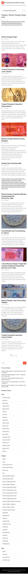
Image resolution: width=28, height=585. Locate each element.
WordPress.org (6, 560)
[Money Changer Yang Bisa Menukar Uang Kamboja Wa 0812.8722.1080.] (14, 185)
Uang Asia (5, 518)
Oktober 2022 (6, 428)
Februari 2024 (6, 423)
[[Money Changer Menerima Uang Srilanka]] (14, 129)
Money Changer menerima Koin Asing (11, 501)
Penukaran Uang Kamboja (9, 510)
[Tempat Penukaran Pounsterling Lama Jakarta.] (14, 60)
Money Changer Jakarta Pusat (9, 490)
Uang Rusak (5, 541)
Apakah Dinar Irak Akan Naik (11, 163)
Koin (4, 473)
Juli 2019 (4, 451)
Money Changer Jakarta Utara (9, 498)
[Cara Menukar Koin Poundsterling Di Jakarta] (14, 221)
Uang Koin (5, 535)
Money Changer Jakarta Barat (9, 487)
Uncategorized (6, 543)
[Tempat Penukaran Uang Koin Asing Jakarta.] (14, 95)
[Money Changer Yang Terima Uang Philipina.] (14, 291)
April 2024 (5, 417)
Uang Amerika (6, 515)
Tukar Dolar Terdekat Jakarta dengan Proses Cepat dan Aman (12, 378)
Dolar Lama (5, 470)
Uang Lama (5, 538)
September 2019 (6, 445)
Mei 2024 (5, 414)
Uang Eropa (5, 526)
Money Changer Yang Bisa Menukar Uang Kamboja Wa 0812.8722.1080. (13, 196)
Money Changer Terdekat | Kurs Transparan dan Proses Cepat (13, 386)
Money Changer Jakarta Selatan (10, 493)
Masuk (4, 551)
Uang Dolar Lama (7, 524)
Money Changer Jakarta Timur (9, 495)
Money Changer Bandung (8, 476)
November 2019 (6, 440)
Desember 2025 (6, 397)
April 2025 (5, 400)
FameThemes (17, 571)
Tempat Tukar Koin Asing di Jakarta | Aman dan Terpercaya (13, 382)
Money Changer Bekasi (8, 478)
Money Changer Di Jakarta (9, 484)
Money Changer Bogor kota (9, 481)
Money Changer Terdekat (8, 507)
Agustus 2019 (6, 448)
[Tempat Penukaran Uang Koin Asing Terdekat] (14, 326)
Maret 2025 (5, 403)
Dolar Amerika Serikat (8, 467)
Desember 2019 (6, 437)
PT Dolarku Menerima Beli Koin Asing (14, 2)
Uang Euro (5, 529)
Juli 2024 (4, 411)
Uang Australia (6, 521)
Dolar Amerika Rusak (7, 464)
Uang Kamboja (6, 532)
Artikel (4, 459)
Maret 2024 (5, 420)
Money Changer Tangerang (9, 504)
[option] (14, 10)
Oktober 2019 (6, 442)
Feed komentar (6, 557)
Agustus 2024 (6, 409)
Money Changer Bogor (9, 37)
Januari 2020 (5, 434)
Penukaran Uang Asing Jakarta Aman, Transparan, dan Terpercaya (13, 375)
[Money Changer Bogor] (14, 28)
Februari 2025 (6, 406)
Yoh (2, 39)
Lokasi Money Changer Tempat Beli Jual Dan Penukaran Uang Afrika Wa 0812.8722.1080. (13, 266)
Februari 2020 (6, 431)
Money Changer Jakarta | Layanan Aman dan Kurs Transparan (13, 371)
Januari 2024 (5, 425)
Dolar (4, 462)
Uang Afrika (5, 512)
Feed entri (5, 554)
